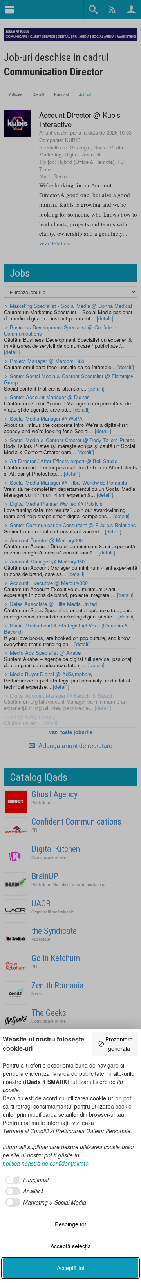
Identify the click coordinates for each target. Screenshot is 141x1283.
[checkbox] (26, 1180)
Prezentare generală (119, 1043)
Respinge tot (70, 1224)
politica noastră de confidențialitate (46, 1163)
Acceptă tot (71, 1268)
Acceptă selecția (71, 1246)
